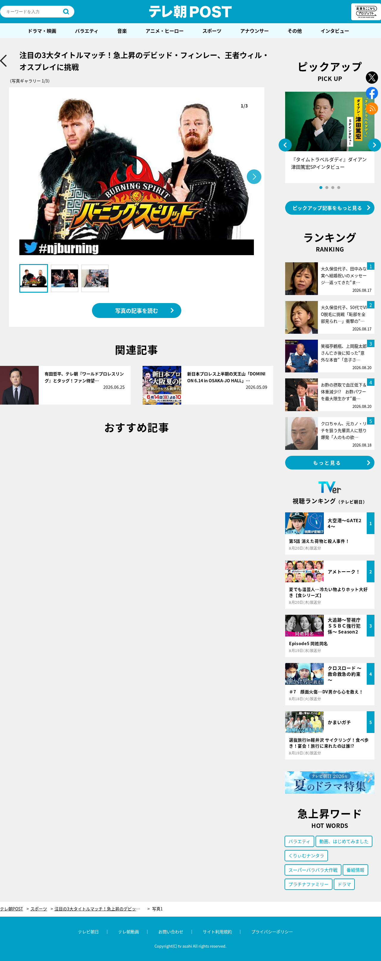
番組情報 (355, 870)
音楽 (122, 30)
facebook (372, 93)
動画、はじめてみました (343, 841)
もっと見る (327, 462)
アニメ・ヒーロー (165, 30)
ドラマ (344, 884)
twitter (372, 77)
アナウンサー (254, 30)
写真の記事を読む (136, 310)
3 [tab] (332, 187)
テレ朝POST (190, 11)
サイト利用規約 (217, 932)
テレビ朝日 (88, 932)
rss (372, 108)
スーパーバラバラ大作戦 (313, 870)
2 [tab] (326, 187)
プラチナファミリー (308, 884)
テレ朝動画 (128, 932)
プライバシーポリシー (272, 932)
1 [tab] (320, 187)
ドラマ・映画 (42, 30)
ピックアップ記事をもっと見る (327, 207)
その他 (295, 30)
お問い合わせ (170, 932)
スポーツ (211, 30)
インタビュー (335, 30)
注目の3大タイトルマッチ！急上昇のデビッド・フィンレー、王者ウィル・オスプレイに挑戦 (102, 908)
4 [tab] (338, 187)
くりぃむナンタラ (306, 855)
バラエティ (87, 30)
